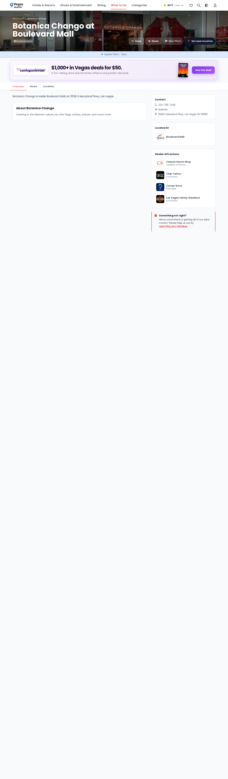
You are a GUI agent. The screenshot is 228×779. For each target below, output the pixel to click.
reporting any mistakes (173, 226)
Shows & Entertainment (76, 5)
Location (48, 86)
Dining (101, 5)
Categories (139, 5)
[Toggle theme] (206, 5)
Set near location (200, 41)
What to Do (118, 5)
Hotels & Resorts (43, 5)
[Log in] (215, 5)
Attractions (18, 18)
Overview (18, 86)
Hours (33, 86)
